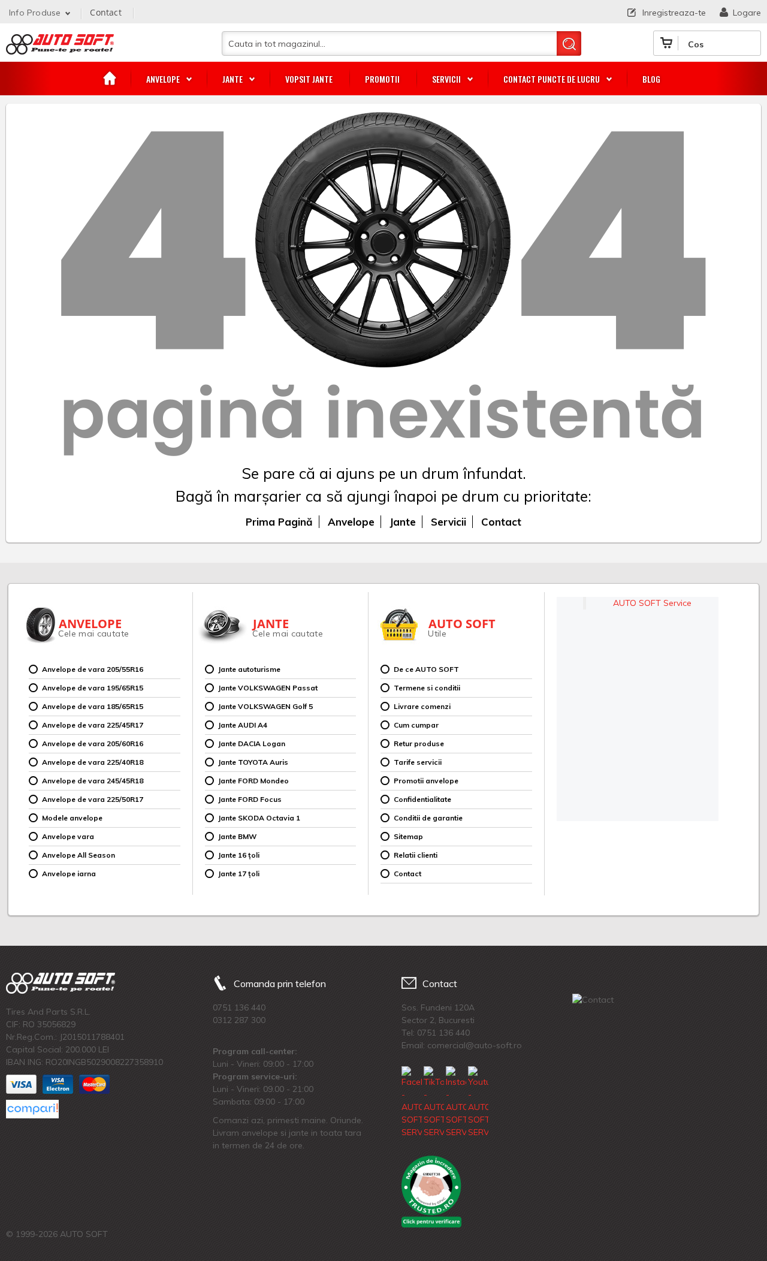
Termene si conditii (427, 687)
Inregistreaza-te (674, 12)
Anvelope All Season (78, 854)
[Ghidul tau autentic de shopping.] (32, 1109)
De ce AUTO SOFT (426, 669)
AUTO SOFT (60, 48)
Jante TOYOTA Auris (253, 762)
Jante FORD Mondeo (253, 780)
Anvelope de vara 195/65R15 (92, 687)
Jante (402, 521)
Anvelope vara (68, 836)
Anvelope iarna (69, 873)
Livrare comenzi (422, 706)
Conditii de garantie (428, 817)
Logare (747, 12)
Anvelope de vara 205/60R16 (92, 743)
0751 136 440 (239, 1007)
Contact (105, 12)
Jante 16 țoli (238, 854)
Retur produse (419, 743)
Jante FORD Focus (250, 799)
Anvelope (351, 521)
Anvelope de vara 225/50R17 (92, 799)
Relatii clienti (415, 854)
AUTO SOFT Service (652, 603)
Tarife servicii (418, 762)
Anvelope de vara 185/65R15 (92, 706)
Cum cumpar (416, 724)
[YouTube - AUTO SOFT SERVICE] (478, 1102)
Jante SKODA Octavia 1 (259, 817)
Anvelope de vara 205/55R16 (92, 669)
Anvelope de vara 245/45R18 (92, 780)
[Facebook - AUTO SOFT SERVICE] (411, 1102)
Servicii (448, 521)
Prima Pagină (279, 521)
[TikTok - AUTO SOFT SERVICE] (434, 1102)
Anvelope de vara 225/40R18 (92, 762)
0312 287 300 (239, 1020)
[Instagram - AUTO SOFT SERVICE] (456, 1102)
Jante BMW (237, 836)
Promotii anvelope (426, 780)
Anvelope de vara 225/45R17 (92, 724)
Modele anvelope (72, 817)
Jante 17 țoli (238, 873)
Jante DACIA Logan (251, 743)
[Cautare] (569, 43)
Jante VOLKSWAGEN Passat (268, 687)
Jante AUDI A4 (242, 724)
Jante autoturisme (249, 669)
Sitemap (408, 836)
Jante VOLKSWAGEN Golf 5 (265, 706)
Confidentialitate (422, 799)
